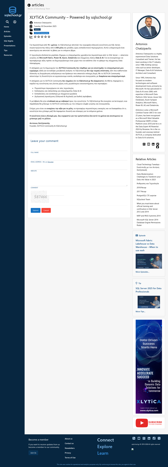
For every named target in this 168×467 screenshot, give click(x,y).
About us (68, 438)
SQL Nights (8, 41)
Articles (7, 31)
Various (37, 29)
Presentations (9, 45)
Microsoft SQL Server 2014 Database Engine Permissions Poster (148, 222)
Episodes (7, 36)
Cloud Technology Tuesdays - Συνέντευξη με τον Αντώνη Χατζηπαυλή (148, 167)
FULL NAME (34, 152)
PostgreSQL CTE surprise (146, 195)
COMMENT (34, 188)
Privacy (68, 453)
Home (6, 26)
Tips (5, 50)
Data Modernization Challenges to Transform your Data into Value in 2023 (148, 177)
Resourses (8, 55)
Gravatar (50, 162)
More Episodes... (142, 272)
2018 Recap (141, 187)
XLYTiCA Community (41, 33)
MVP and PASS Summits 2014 (148, 215)
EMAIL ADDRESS (42, 162)
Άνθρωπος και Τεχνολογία (148, 183)
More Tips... (140, 311)
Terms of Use (70, 457)
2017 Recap (141, 191)
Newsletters (70, 448)
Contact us (69, 443)
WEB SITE (34, 171)
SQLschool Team (143, 199)
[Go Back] (30, 4)
